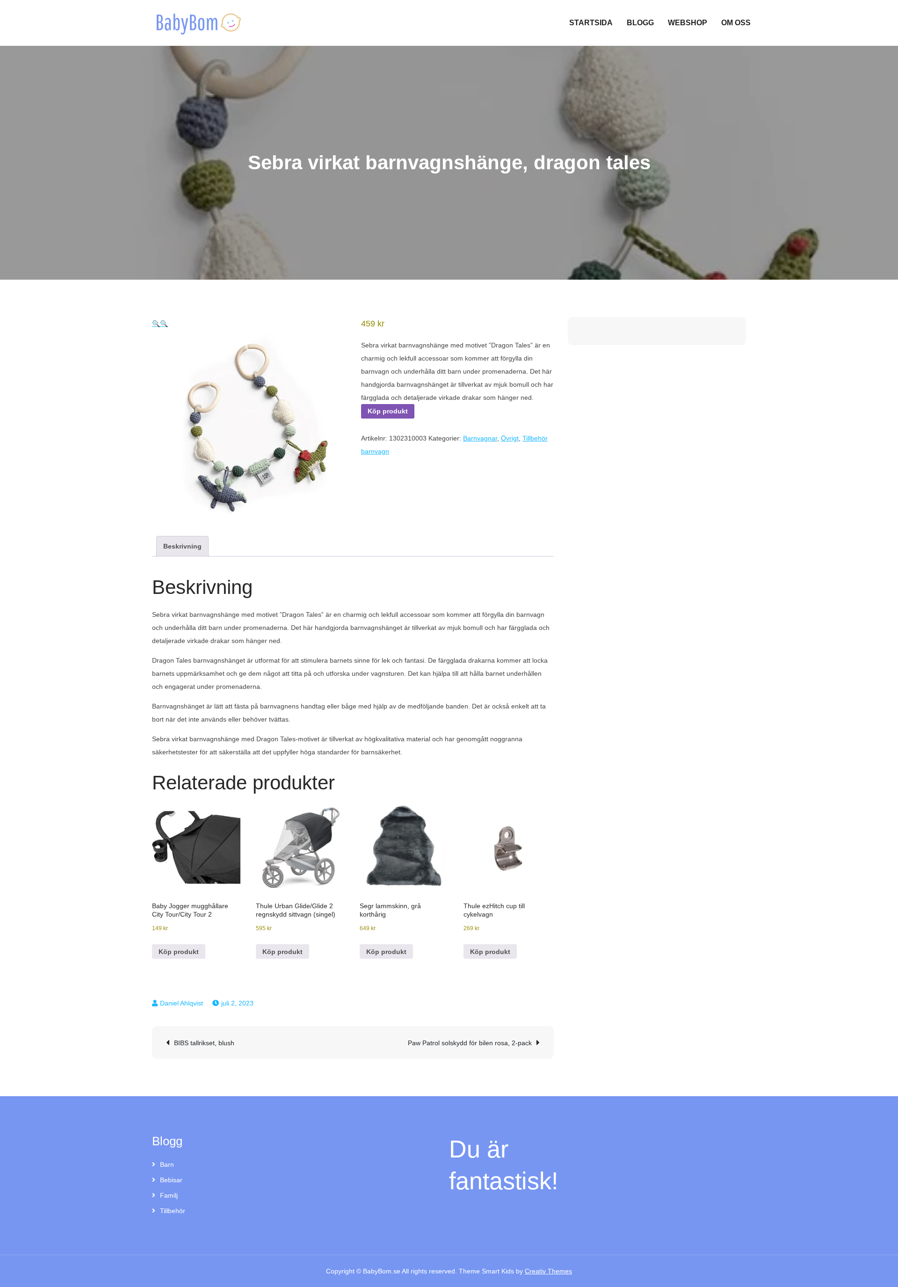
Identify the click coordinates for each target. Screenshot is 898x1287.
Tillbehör (172, 1211)
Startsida (591, 23)
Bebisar (171, 1180)
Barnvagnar (480, 438)
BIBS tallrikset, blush (204, 1043)
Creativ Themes (548, 1271)
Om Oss (736, 23)
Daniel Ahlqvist (181, 1003)
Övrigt (510, 438)
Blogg (640, 23)
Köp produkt (388, 411)
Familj (169, 1195)
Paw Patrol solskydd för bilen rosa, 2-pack (470, 1043)
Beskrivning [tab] (182, 546)
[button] (156, 323)
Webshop (687, 23)
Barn (167, 1164)
